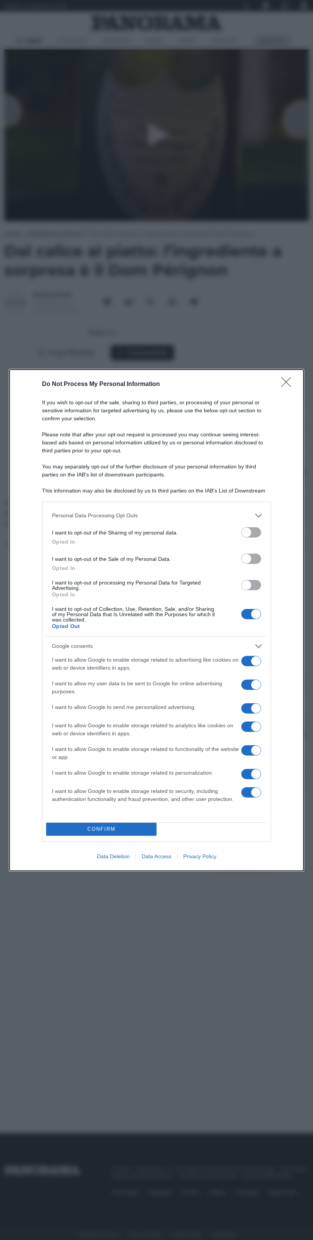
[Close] (288, 384)
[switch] (251, 532)
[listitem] (156, 516)
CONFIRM (101, 829)
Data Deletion (113, 856)
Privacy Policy (199, 856)
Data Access (156, 856)
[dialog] (156, 620)
